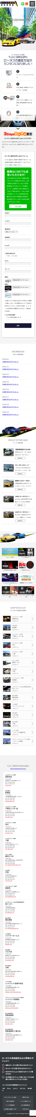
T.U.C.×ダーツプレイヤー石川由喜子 (10, 596)
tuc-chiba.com (9, 817)
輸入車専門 (8, 919)
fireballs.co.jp (8, 944)
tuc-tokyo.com (9, 833)
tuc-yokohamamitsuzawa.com (13, 865)
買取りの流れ (26, 1097)
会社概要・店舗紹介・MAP (10, 1109)
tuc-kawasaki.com (9, 976)
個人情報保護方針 (25, 1105)
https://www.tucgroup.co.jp (18, 769)
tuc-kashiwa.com (9, 912)
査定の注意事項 (10, 1101)
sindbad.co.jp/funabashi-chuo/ (13, 992)
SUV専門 (7, 871)
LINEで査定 (18, 206)
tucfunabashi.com (9, 801)
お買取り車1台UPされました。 (10, 362)
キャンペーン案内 (10, 557)
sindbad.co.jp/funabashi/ (11, 1008)
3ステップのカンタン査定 (10, 1097)
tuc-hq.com (8, 785)
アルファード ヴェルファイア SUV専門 (14, 998)
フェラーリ (15, 1088)
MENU (32, 4)
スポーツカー (23, 1088)
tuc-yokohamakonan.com (12, 928)
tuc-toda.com (8, 880)
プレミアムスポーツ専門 (11, 887)
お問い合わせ (26, 1109)
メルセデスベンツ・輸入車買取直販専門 (14, 903)
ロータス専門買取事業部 (9, 3)
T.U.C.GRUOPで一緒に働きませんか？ (9, 583)
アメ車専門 (12, 934)
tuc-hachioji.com (9, 960)
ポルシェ (9, 1088)
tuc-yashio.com (9, 849)
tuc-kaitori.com (9, 1024)
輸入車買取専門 (9, 1014)
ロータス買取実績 (10, 1105)
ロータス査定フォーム (26, 1101)
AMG (3, 1088)
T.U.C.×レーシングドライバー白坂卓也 (26, 596)
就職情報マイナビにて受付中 (26, 583)
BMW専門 (7, 791)
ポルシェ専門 (9, 855)
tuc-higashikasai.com (10, 896)
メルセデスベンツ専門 (10, 775)
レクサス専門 (14, 982)
